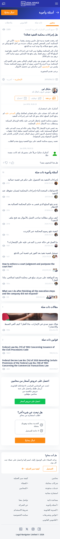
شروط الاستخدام (21, 510)
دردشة (48, 98)
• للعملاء (24, 483)
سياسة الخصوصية (20, 515)
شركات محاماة (52, 483)
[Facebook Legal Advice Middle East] (39, 529)
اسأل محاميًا (9, 12)
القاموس (23, 22)
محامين (55, 478)
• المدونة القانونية (51, 510)
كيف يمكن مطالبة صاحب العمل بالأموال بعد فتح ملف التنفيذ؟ (33, 219)
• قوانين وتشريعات (50, 515)
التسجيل (49, 468)
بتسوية (17, 40)
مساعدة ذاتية (52, 500)
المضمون (45, 66)
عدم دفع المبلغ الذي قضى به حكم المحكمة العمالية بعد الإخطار (33, 205)
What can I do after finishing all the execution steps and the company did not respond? (28, 292)
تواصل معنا (23, 500)
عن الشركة (23, 505)
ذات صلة (38, 22)
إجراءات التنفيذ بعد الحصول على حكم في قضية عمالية (33, 179)
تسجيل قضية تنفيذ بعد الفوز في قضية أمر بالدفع (36, 253)
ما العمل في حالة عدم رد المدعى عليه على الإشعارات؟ (32, 242)
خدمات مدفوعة (51, 488)
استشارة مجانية (51, 493)
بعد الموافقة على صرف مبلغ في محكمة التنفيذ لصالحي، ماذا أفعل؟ (30, 278)
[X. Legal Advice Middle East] (27, 529)
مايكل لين (46, 89)
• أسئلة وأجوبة (52, 505)
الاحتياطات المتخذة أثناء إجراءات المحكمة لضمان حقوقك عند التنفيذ (30, 192)
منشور (52, 22)
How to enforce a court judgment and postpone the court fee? (28, 265)
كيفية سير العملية (33, 468)
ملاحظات (8, 22)
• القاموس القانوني (50, 520)
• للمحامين (23, 488)
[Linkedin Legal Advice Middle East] (20, 529)
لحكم (38, 123)
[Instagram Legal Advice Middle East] (33, 529)
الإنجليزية (18, 79)
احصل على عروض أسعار (30, 401)
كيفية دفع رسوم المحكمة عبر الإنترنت (40, 231)
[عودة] (56, 12)
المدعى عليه (10, 113)
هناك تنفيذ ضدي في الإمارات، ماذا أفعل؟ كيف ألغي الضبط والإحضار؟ (31, 325)
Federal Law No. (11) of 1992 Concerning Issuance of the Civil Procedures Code (28, 348)
